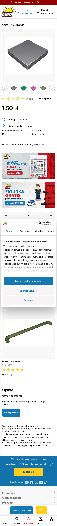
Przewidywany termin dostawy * (28, 144)
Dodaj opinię (11, 412)
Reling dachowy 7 (12, 361)
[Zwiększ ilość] (52, 215)
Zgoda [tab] (9, 231)
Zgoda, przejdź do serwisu (28, 281)
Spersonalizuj (27, 290)
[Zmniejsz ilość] (5, 215)
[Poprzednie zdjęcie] (5, 88)
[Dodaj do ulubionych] (41, 510)
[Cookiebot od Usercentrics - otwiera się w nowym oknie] (38, 223)
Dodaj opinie (44, 98)
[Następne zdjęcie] (52, 88)
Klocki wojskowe (27, 11)
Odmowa (28, 300)
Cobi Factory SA (36, 134)
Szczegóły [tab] (25, 231)
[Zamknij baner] (53, 223)
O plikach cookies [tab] (44, 231)
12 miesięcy (26, 125)
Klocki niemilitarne (47, 11)
